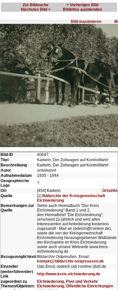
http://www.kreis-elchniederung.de (68, 274)
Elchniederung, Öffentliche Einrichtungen (75, 286)
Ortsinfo (109, 190)
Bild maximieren (86, 21)
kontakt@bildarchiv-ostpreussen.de (70, 261)
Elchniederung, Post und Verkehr (67, 281)
